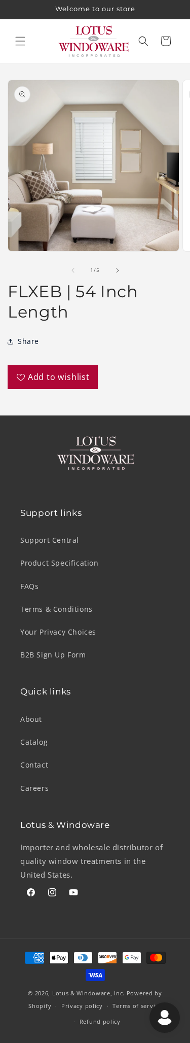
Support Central (49, 540)
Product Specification (59, 563)
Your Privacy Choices (58, 632)
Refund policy (100, 1021)
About (31, 719)
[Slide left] (73, 270)
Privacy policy (82, 1006)
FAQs (29, 586)
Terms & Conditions (56, 609)
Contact (34, 765)
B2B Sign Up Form (53, 654)
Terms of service (136, 1006)
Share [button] (28, 341)
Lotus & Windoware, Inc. (88, 993)
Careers (34, 788)
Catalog (34, 742)
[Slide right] (117, 270)
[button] (20, 41)
